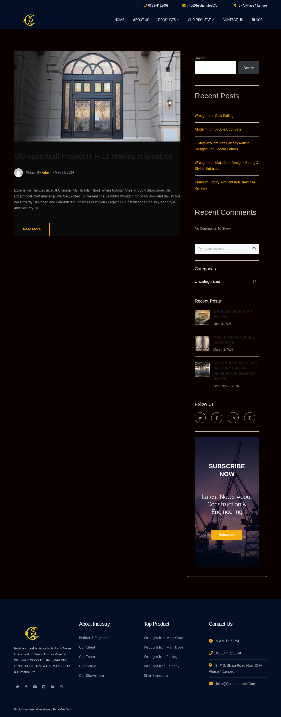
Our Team (87, 656)
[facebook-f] (216, 417)
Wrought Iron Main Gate (163, 638)
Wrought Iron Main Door (163, 647)
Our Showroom (91, 675)
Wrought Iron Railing (160, 656)
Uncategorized (207, 281)
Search (200, 58)
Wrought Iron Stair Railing (214, 116)
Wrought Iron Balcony (161, 666)
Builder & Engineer (94, 638)
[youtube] (35, 687)
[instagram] (249, 417)
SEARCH (254, 249)
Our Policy (87, 666)
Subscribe (227, 534)
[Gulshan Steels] (29, 20)
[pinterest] (43, 687)
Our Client (87, 647)
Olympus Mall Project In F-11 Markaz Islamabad (93, 156)
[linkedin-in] (233, 417)
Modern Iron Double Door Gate (218, 129)
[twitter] (200, 417)
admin (47, 173)
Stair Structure (156, 675)
